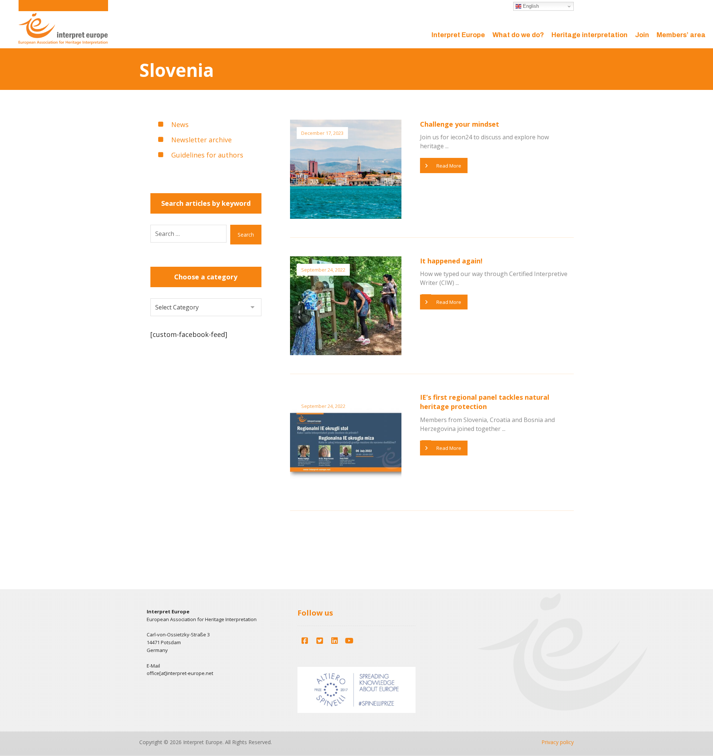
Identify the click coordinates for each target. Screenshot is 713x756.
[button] (304, 640)
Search (246, 234)
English (530, 6)
